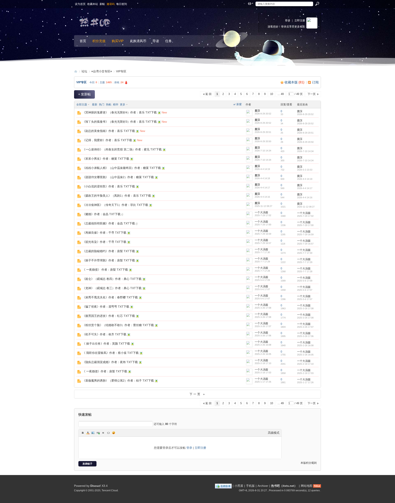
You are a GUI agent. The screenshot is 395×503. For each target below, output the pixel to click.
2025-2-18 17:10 (305, 364)
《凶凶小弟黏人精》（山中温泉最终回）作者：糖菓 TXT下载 (121, 168)
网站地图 (306, 485)
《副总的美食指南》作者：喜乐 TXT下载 (108, 131)
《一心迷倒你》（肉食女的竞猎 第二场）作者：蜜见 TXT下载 (122, 149)
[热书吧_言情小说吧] (95, 23)
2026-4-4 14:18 (304, 179)
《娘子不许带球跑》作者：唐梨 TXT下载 (108, 260)
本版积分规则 (309, 462)
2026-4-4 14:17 (304, 188)
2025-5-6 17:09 (304, 280)
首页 (83, 41)
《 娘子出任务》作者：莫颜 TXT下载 (106, 343)
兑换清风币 (138, 41)
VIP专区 (121, 71)
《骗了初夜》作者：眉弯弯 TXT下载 (105, 306)
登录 (287, 20)
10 (271, 94)
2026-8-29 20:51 (305, 133)
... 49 (281, 94)
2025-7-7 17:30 (304, 253)
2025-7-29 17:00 (305, 225)
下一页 (312, 94)
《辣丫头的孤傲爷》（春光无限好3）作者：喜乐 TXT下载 (119, 121)
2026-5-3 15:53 (304, 169)
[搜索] (317, 4)
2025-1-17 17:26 (305, 382)
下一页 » (197, 394)
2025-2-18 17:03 (305, 373)
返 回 (208, 94)
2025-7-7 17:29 (304, 262)
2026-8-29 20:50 (305, 142)
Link (98, 433)
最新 (94, 104)
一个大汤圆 (261, 212)
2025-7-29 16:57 (305, 243)
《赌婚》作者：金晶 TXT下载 (101, 214)
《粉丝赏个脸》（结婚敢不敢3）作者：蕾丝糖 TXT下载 (118, 325)
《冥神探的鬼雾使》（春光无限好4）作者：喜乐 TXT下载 (119, 112)
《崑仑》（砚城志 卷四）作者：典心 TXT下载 (112, 278)
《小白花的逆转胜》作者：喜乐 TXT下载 (108, 186)
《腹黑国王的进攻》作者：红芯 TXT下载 (108, 315)
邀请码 (111, 4)
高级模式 (273, 432)
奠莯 (257, 110)
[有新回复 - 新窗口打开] (79, 113)
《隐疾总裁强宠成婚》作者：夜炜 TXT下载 (110, 362)
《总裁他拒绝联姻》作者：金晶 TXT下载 (108, 223)
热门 (101, 104)
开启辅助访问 (246, 3)
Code (108, 433)
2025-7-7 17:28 (304, 271)
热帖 (108, 104)
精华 (115, 104)
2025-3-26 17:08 (305, 308)
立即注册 (299, 20)
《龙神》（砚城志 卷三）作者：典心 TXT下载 (112, 288)
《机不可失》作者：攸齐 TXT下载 (104, 334)
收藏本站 (92, 4)
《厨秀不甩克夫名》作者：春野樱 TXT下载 (110, 297)
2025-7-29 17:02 (305, 216)
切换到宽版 (249, 3)
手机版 (250, 485)
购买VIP (118, 41)
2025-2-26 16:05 (305, 354)
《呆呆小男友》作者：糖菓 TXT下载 (105, 158)
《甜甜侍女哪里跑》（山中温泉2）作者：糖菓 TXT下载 (118, 177)
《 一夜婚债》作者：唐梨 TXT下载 (104, 371)
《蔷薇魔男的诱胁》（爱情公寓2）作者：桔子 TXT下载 (118, 380)
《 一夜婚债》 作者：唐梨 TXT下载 (105, 269)
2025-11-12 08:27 (306, 206)
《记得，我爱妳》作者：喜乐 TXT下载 (107, 140)
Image (93, 433)
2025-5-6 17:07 (304, 290)
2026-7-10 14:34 (305, 151)
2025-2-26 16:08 (305, 345)
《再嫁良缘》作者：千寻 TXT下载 (104, 232)
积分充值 (99, 41)
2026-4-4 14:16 (304, 197)
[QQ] (223, 485)
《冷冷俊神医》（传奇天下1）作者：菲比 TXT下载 (115, 205)
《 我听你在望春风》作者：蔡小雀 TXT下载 (110, 352)
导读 (155, 41)
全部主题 (81, 104)
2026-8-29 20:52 (305, 114)
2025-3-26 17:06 (305, 336)
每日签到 (121, 4)
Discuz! (95, 485)
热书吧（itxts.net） (284, 485)
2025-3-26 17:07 (305, 327)
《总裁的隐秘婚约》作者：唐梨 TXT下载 (108, 251)
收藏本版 (294, 82)
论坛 (84, 71)
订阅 (315, 82)
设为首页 (80, 4)
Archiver (263, 485)
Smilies (114, 433)
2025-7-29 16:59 (305, 234)
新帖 (102, 4)
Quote (103, 433)
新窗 (239, 104)
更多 (122, 104)
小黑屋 (239, 485)
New (164, 112)
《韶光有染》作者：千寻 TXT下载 (104, 241)
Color (88, 433)
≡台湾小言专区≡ (101, 71)
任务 (168, 41)
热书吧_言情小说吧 (75, 71)
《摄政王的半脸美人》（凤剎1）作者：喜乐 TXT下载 (116, 195)
